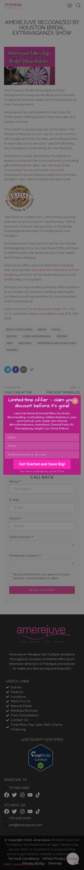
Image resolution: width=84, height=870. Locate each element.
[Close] (75, 401)
